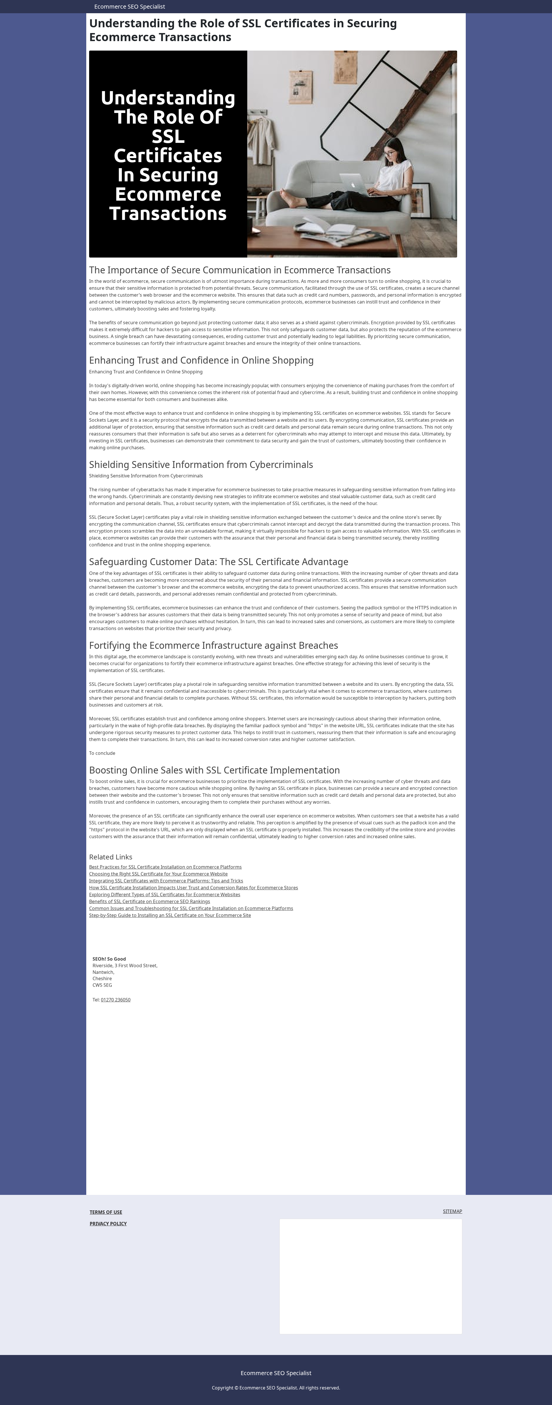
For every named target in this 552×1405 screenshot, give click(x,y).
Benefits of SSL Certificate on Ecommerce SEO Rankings (149, 901)
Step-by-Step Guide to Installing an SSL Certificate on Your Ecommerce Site (170, 915)
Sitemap (452, 1211)
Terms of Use (106, 1212)
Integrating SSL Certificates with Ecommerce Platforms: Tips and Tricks (166, 881)
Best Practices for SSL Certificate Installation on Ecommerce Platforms (165, 867)
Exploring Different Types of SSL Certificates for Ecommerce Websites (164, 894)
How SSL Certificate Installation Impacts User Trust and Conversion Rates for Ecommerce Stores (193, 887)
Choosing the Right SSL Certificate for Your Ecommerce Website (158, 874)
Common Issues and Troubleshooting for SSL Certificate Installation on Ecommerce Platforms (191, 908)
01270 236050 (116, 1000)
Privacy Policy (108, 1223)
